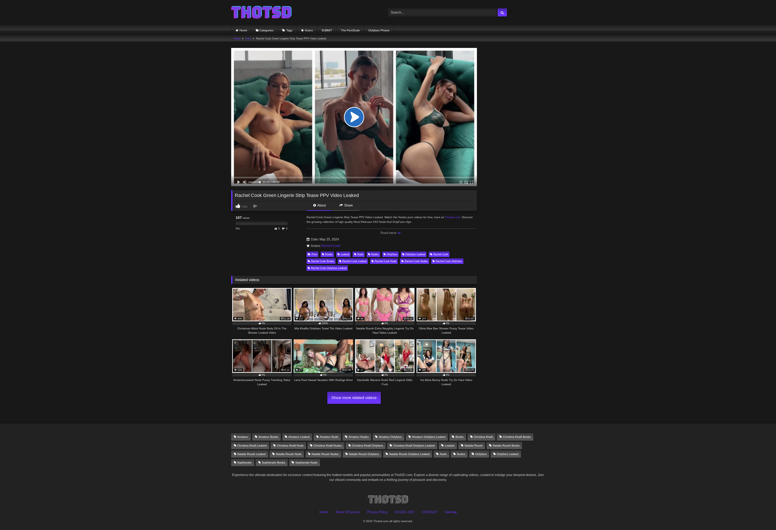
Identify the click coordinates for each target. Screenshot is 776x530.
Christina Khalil (483, 436)
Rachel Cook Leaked (354, 261)
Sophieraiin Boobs (273, 462)
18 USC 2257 (404, 512)
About (321, 205)
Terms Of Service (347, 512)
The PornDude (350, 30)
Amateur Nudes (359, 436)
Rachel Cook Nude (385, 261)
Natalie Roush (474, 445)
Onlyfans (392, 254)
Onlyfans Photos (378, 30)
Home (243, 30)
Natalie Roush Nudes (325, 454)
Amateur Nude (329, 436)
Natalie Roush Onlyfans (364, 454)
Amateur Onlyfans (390, 436)
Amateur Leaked (299, 436)
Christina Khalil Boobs (517, 436)
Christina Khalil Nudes (328, 445)
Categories (266, 30)
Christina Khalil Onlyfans (367, 445)
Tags (289, 30)
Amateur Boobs (268, 436)
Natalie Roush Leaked (251, 454)
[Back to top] (763, 518)
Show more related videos (354, 398)
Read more (389, 233)
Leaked (345, 254)
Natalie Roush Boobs (506, 445)
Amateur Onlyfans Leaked (428, 436)
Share (348, 205)
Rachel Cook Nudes (416, 261)
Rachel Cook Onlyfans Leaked (329, 268)
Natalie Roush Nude (289, 454)
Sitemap (451, 512)
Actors (309, 30)
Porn (248, 38)
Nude (360, 254)
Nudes (375, 254)
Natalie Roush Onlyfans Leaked (409, 454)
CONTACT (430, 512)
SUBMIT (327, 30)
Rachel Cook (331, 246)
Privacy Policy (377, 512)
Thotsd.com (452, 217)
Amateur (242, 436)
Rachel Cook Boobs (322, 261)
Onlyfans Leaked (415, 254)
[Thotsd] (261, 12)
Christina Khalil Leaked (252, 445)
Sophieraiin (244, 462)
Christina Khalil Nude (290, 445)
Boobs (329, 254)
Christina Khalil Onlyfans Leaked (414, 445)
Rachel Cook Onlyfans (449, 261)
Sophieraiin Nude (306, 462)
